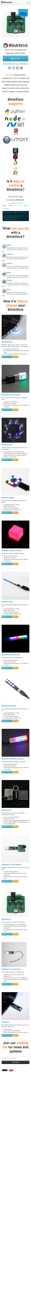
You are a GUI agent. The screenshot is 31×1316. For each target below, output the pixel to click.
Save (12, 1070)
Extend (9, 280)
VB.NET (26, 205)
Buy (16, 357)
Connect (10, 254)
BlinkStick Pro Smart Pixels (11, 969)
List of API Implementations (15, 203)
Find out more (7, 357)
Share (9, 273)
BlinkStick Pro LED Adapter (11, 864)
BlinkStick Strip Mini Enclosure (13, 759)
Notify (9, 245)
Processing (6, 208)
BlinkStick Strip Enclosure (11, 655)
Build (8, 289)
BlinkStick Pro (7, 810)
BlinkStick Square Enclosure (12, 550)
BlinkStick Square (8, 498)
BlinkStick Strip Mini (9, 706)
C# (20, 205)
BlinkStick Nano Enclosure (11, 395)
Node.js (11, 205)
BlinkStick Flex (7, 445)
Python (4, 205)
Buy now (16, 58)
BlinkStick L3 (6, 919)
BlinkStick (5, 1022)
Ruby (16, 205)
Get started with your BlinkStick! (15, 63)
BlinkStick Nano (7, 342)
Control (9, 263)
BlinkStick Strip (7, 602)
